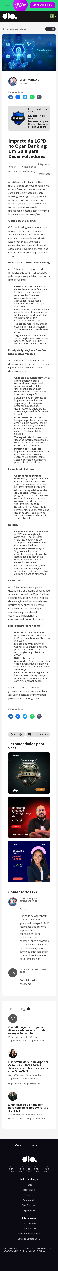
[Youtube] (29, 1169)
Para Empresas (29, 1205)
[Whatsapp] (32, 97)
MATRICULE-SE (41, 5)
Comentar (42, 734)
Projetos (29, 1194)
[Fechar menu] (43, 16)
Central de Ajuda (29, 1223)
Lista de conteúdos (15, 29)
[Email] (39, 97)
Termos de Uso (29, 1228)
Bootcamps (29, 1189)
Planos (29, 1184)
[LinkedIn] (10, 97)
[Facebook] (17, 97)
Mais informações (26, 1145)
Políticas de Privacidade (29, 1233)
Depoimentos (29, 1210)
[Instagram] (46, 1169)
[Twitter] (25, 97)
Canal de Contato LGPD (29, 1238)
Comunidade (29, 1200)
